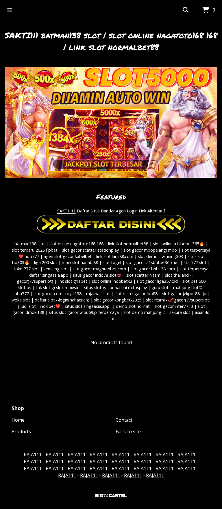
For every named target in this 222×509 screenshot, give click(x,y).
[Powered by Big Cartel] (111, 495)
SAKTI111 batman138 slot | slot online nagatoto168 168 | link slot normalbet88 (111, 41)
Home (18, 420)
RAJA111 (33, 454)
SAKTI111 (66, 211)
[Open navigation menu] (10, 10)
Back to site (128, 431)
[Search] (185, 10)
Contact (124, 420)
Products (21, 431)
